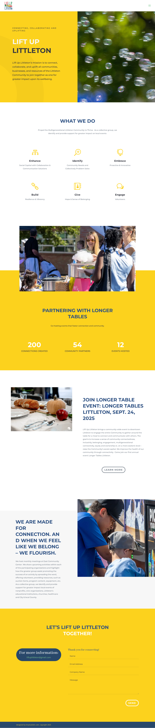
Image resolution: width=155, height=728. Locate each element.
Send (132, 703)
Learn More (113, 469)
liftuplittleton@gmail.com (39, 657)
